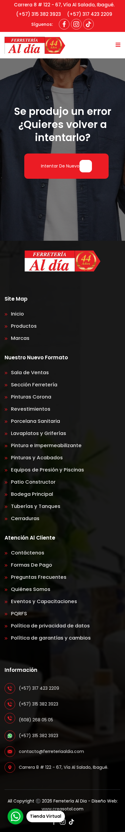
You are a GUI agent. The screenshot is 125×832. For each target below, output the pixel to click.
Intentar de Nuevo (60, 166)
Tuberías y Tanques (35, 506)
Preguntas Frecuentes (38, 577)
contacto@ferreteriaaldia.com (51, 751)
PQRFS (18, 613)
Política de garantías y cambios (50, 637)
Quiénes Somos (30, 589)
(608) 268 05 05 (36, 720)
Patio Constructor (33, 481)
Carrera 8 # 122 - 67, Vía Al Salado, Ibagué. (64, 5)
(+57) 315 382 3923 (38, 14)
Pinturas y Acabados (36, 457)
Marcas (19, 338)
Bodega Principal (31, 494)
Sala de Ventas (29, 372)
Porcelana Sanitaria (35, 421)
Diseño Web (104, 801)
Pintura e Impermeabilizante (46, 445)
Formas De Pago (31, 564)
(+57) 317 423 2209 (89, 14)
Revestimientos (30, 409)
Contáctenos (27, 552)
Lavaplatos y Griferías (38, 433)
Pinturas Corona (30, 396)
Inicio (17, 313)
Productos (23, 326)
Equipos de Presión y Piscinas (47, 469)
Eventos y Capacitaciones (43, 601)
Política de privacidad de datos (50, 625)
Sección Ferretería (33, 384)
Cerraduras (24, 518)
